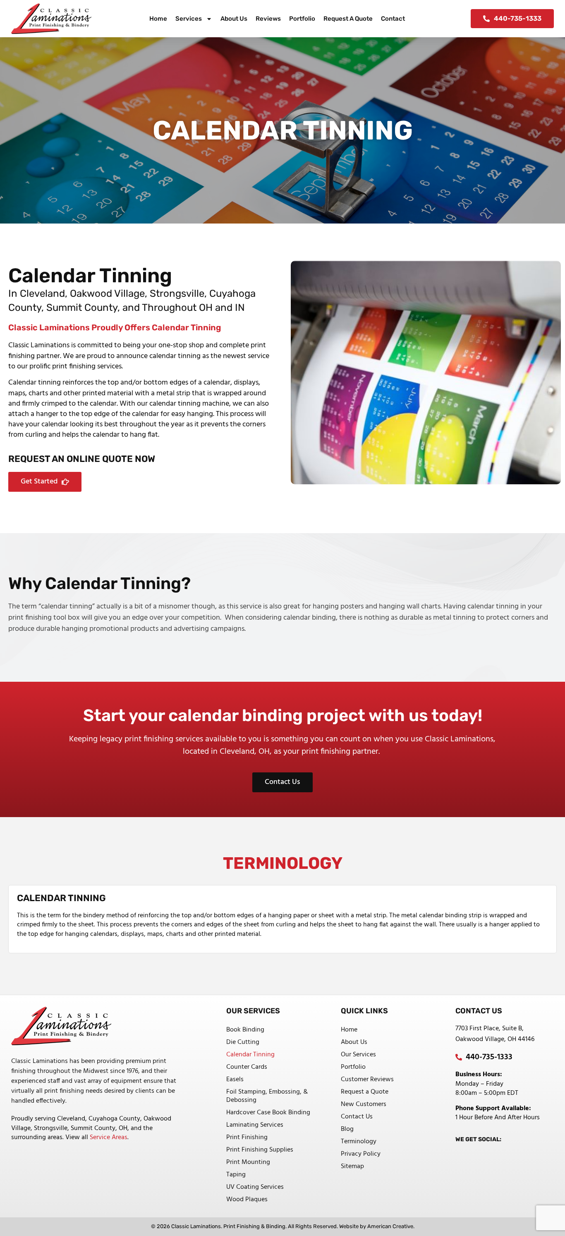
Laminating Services (254, 1125)
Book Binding (245, 1029)
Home (158, 18)
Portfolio (302, 18)
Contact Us (357, 1116)
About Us (233, 18)
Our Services (358, 1054)
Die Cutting (242, 1042)
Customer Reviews (367, 1079)
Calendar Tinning (250, 1054)
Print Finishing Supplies (259, 1150)
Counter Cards (246, 1067)
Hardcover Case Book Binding (268, 1112)
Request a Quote (348, 18)
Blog (347, 1129)
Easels (235, 1079)
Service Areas (108, 1137)
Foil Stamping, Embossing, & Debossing (267, 1096)
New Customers (363, 1104)
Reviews (268, 18)
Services (188, 18)
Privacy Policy (361, 1154)
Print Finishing (247, 1137)
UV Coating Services (255, 1187)
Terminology (358, 1141)
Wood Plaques (247, 1199)
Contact (393, 18)
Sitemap (352, 1166)
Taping (236, 1174)
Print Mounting (248, 1162)
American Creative (390, 1226)
